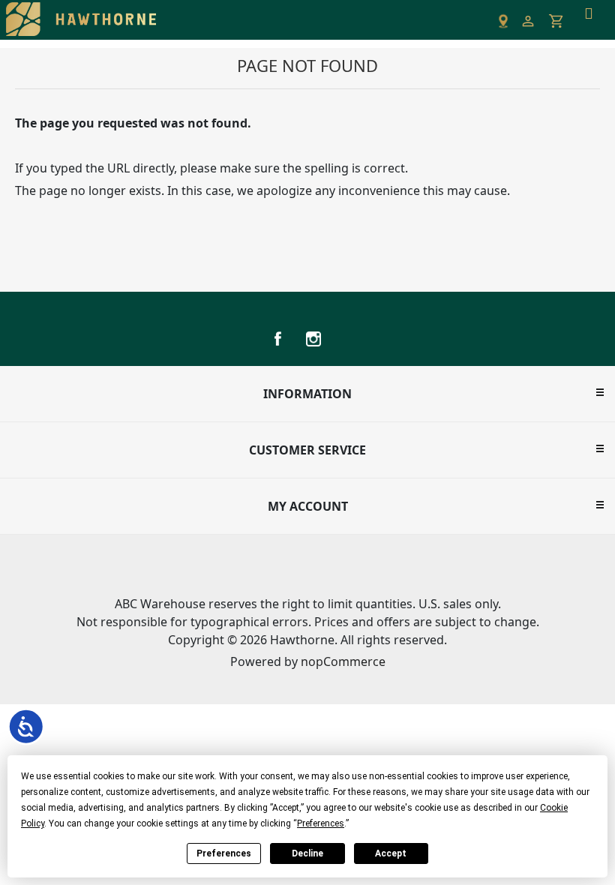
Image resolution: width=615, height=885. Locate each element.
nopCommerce (343, 661)
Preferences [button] (320, 823)
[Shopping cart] (556, 21)
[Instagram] (314, 339)
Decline (307, 853)
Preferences (223, 853)
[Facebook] (278, 339)
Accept (390, 853)
